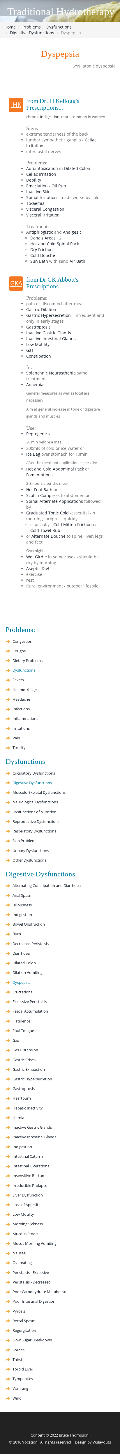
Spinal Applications (54, 501)
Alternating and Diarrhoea (47, 885)
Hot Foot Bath (39, 489)
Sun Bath (39, 261)
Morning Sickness (28, 1223)
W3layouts (102, 1442)
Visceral (45, 209)
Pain (16, 738)
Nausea (19, 1253)
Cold (42, 255)
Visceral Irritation (43, 215)
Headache (21, 699)
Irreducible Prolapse (30, 1185)
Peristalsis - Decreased (32, 1282)
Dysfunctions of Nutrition (35, 811)
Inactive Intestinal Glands (51, 338)
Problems (31, 27)
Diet (38, 568)
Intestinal (28, 1156)
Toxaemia (35, 203)
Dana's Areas (43, 238)
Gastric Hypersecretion (48, 315)
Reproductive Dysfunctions (36, 821)
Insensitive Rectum (29, 1175)
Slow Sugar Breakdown (32, 1340)
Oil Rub (59, 186)
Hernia (18, 1117)
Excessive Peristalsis (30, 1001)
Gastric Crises (24, 1059)
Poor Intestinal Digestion (34, 1301)
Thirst (17, 1359)
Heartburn (22, 1098)
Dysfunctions (59, 27)
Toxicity (19, 747)
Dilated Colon (77, 168)
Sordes (18, 1349)
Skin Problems (25, 840)
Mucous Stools (25, 1233)
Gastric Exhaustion (29, 1069)
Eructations (22, 992)
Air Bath (77, 261)
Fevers (18, 679)
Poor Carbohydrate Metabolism (40, 1291)
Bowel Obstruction (29, 924)
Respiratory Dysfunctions (34, 831)
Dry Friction (41, 249)
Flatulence (21, 1021)
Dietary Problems (28, 660)
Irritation (41, 174)
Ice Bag (33, 454)
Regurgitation (24, 1330)
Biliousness (22, 905)
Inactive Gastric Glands (48, 332)
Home (10, 27)
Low (38, 344)
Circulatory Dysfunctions (34, 773)
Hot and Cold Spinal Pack (54, 243)
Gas (29, 350)
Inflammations (25, 718)
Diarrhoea (21, 953)
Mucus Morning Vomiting (35, 1243)
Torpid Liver (23, 1369)
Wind (17, 1398)
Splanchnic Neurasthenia (51, 373)
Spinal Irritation (41, 197)
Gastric (41, 309)
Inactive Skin (38, 191)
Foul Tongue (23, 1030)
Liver (28, 1195)
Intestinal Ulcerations (31, 1166)
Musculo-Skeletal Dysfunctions (39, 792)
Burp (17, 933)
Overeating (22, 1262)
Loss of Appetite (26, 1204)
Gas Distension (25, 1049)
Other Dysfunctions (29, 860)
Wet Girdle (36, 557)
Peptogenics (38, 433)
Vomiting (28, 972)
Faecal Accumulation (30, 1011)
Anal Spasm (23, 895)
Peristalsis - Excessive (31, 1272)
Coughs (19, 651)
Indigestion (49, 116)
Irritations (21, 728)
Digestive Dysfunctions (32, 32)
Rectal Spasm (24, 1320)
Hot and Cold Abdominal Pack (55, 469)
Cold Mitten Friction (72, 524)
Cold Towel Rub (45, 530)
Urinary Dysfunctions (31, 850)
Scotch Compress (43, 495)
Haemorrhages (25, 689)
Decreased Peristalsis (31, 943)
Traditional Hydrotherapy (60, 11)
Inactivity (28, 1108)
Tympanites (23, 1378)
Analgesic (72, 232)
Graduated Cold (47, 513)
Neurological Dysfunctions (35, 802)
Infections (21, 708)
